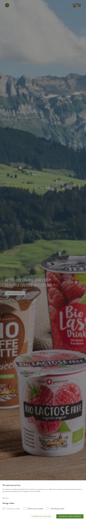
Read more (6, 498)
